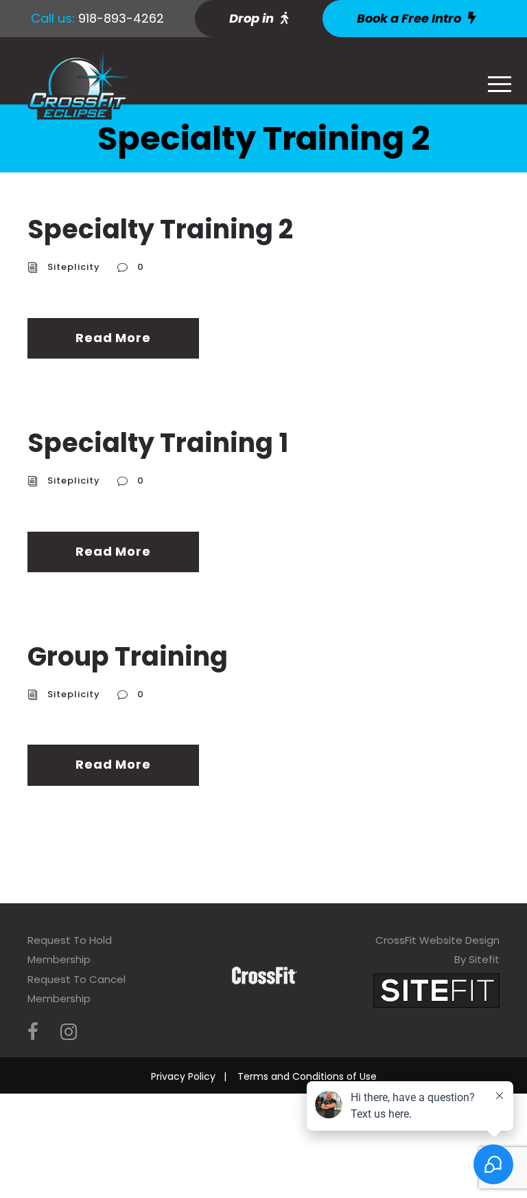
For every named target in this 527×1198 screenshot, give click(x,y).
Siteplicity (73, 266)
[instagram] (68, 1032)
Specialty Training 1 (157, 443)
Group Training (127, 656)
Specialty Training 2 (160, 229)
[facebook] (32, 1032)
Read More (112, 337)
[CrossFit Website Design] (436, 989)
